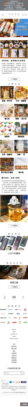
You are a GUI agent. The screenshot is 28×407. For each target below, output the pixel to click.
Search (14, 323)
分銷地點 (14, 346)
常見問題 (14, 356)
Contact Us (14, 327)
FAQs (14, 329)
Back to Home (14, 332)
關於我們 (14, 340)
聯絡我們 (14, 351)
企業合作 (14, 349)
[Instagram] (2, 374)
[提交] (22, 366)
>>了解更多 (14, 72)
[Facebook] (3, 374)
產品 (14, 344)
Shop (14, 325)
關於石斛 (14, 342)
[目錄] (2, 14)
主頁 (14, 337)
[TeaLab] (14, 15)
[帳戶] (23, 15)
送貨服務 (14, 353)
